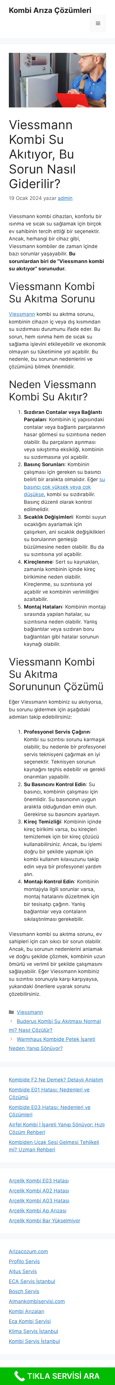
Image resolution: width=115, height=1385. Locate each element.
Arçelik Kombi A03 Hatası (39, 1201)
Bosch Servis (24, 1291)
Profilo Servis (24, 1261)
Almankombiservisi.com (37, 1301)
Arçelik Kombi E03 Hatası (39, 1181)
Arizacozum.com (28, 1251)
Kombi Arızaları (26, 1311)
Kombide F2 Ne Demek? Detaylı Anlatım (56, 1080)
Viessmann (22, 314)
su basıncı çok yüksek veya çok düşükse (64, 486)
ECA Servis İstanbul (32, 1281)
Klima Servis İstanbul (33, 1331)
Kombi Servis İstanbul (34, 1341)
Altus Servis (23, 1271)
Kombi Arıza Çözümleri (50, 10)
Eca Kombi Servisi (30, 1321)
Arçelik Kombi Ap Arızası (37, 1211)
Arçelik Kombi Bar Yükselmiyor (44, 1221)
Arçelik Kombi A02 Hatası (39, 1191)
